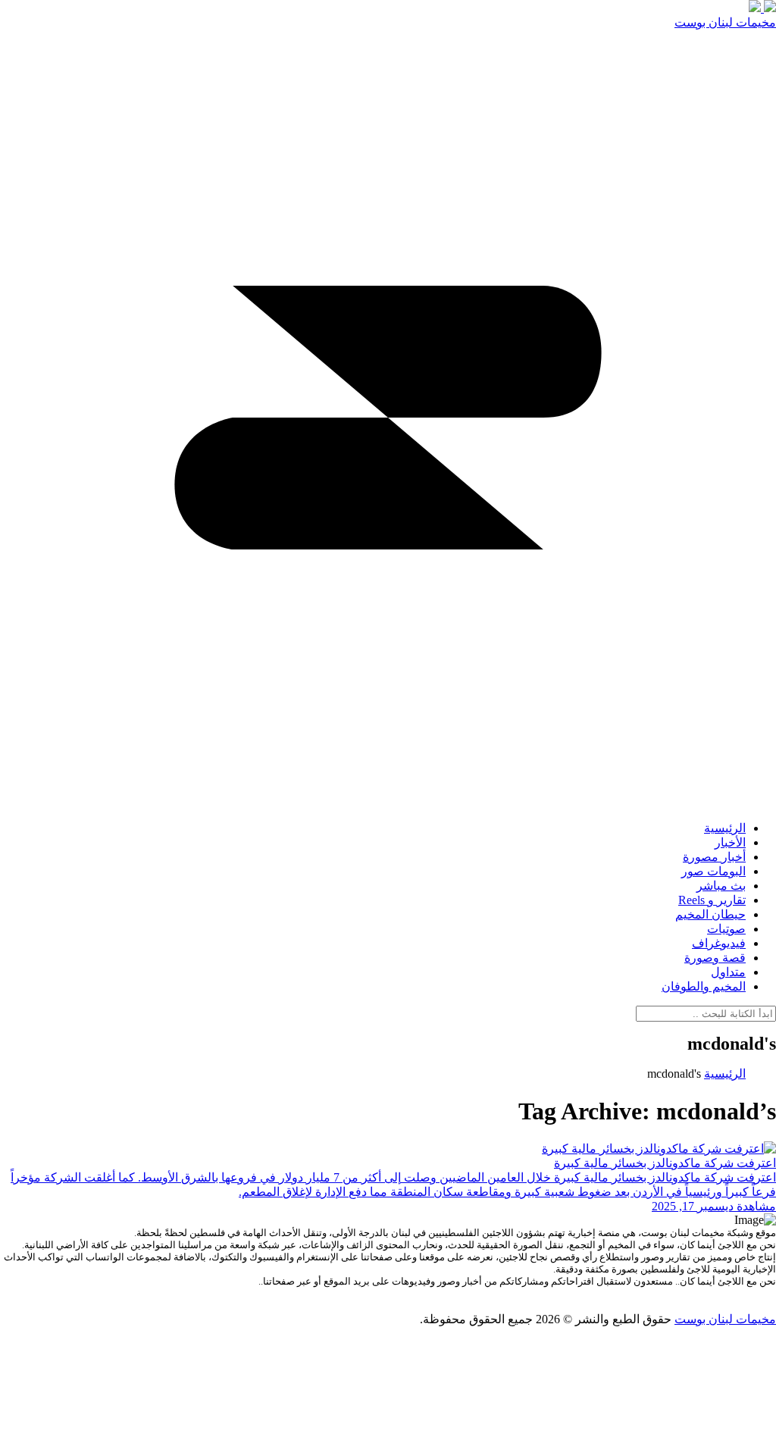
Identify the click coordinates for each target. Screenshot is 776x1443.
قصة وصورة (715, 957)
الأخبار (730, 842)
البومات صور (713, 871)
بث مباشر (721, 885)
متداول (728, 972)
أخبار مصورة (714, 856)
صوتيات (726, 928)
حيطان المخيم (710, 914)
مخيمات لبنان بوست (725, 22)
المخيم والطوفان (704, 986)
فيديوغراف (719, 943)
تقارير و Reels (712, 900)
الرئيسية (725, 828)
